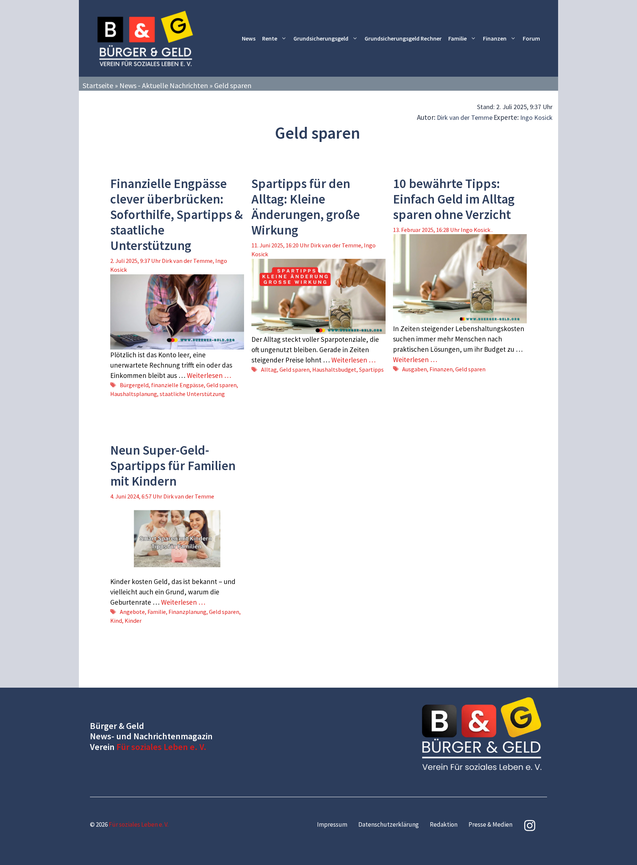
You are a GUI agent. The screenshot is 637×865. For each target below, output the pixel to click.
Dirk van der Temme (464, 117)
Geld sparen (221, 385)
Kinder (133, 620)
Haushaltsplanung (133, 393)
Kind (116, 620)
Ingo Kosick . (476, 229)
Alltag (269, 369)
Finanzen (495, 38)
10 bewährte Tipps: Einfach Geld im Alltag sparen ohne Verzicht (454, 199)
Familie (457, 38)
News (248, 38)
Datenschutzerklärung (388, 824)
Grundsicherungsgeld (320, 38)
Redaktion (443, 824)
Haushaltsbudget (334, 369)
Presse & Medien (490, 824)
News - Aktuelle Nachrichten (163, 85)
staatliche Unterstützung (192, 393)
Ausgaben (414, 369)
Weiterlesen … (209, 375)
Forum (531, 38)
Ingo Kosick (536, 117)
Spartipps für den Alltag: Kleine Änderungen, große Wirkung (305, 207)
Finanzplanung (187, 611)
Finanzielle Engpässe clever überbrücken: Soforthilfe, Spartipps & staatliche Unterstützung (176, 215)
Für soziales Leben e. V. (161, 747)
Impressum (332, 824)
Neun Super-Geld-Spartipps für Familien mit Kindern (173, 465)
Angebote (132, 611)
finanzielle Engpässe (177, 385)
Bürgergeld (134, 385)
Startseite (98, 85)
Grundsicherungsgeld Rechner (403, 38)
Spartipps (371, 369)
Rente (269, 38)
